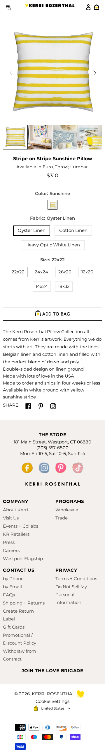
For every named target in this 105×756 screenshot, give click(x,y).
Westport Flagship (23, 558)
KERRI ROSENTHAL (50, 7)
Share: (11, 405)
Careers (11, 550)
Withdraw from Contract (19, 655)
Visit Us (11, 518)
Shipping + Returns (24, 603)
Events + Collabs (20, 526)
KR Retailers (16, 534)
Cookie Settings (52, 701)
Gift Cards (13, 627)
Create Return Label (18, 615)
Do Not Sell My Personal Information (71, 594)
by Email (12, 586)
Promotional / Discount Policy (19, 639)
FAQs (9, 595)
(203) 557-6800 (52, 447)
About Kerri (15, 510)
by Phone (13, 578)
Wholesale (66, 510)
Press (9, 542)
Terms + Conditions (76, 578)
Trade (61, 518)
